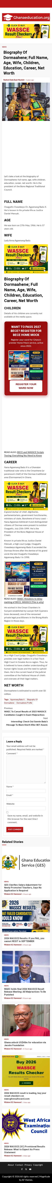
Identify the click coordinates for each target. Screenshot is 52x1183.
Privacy (28, 1165)
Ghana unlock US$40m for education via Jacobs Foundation (26, 1020)
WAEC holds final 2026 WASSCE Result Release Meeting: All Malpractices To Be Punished (26, 967)
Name (10, 787)
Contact (19, 1165)
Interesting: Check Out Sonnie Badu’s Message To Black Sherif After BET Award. (27, 721)
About (11, 1165)
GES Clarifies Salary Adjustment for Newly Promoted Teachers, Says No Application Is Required (26, 863)
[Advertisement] (26, 148)
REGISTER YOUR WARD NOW (26, 386)
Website (10, 804)
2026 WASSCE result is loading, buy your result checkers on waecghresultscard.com (26, 1071)
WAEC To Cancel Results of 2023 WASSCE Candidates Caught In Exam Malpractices (25, 711)
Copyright (38, 1165)
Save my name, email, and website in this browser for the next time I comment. (25, 819)
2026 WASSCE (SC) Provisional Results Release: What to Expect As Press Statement (26, 1124)
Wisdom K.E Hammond (13, 894)
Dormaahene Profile (24, 703)
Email (9, 795)
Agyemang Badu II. (17, 700)
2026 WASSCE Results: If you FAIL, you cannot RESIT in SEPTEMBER (26, 916)
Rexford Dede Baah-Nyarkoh (14, 80)
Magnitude (44, 1177)
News (4, 47)
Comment (11, 753)
